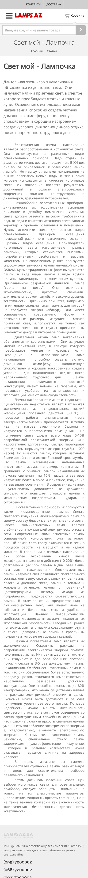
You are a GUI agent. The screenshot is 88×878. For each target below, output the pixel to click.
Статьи (52, 51)
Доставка (53, 4)
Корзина (77, 15)
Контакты (33, 4)
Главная (37, 51)
